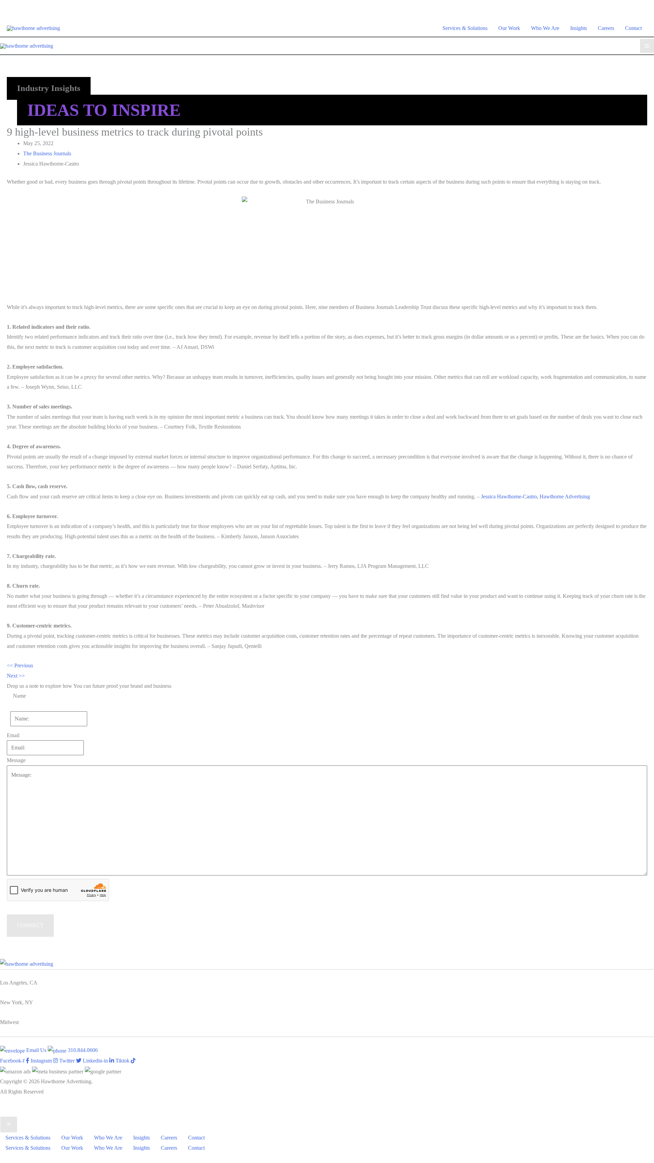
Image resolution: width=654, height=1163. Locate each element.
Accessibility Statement (113, 1111)
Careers (606, 28)
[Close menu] (8, 1124)
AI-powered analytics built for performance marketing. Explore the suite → (327, 5)
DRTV (7, 1111)
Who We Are (545, 28)
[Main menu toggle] (647, 46)
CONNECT (30, 925)
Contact (633, 28)
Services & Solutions (464, 28)
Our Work (509, 28)
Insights (578, 28)
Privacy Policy (34, 1111)
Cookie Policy (69, 1111)
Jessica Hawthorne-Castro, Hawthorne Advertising (535, 496)
